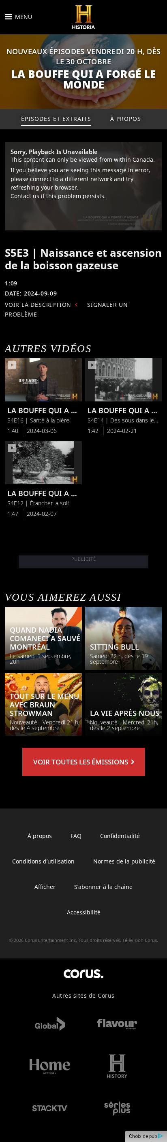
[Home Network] (50, 1066)
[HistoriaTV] (83, 17)
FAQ (76, 836)
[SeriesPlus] (117, 1108)
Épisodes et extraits (56, 118)
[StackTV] (49, 1108)
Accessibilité (84, 912)
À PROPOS (125, 118)
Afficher (45, 887)
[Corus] (83, 973)
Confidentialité (120, 836)
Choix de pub (143, 1136)
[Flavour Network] (117, 1024)
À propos (40, 836)
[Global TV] (50, 1024)
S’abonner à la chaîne (103, 887)
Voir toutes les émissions (81, 761)
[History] (117, 1066)
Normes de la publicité (124, 861)
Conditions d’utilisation (43, 861)
